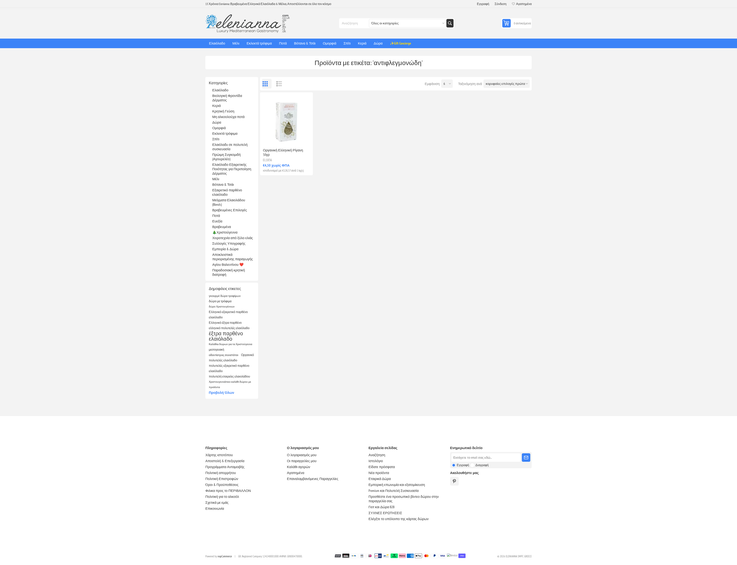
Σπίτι (215, 139)
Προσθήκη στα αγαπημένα (269, 139)
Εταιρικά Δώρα (379, 479)
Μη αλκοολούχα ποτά (228, 117)
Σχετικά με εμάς (217, 502)
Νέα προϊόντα (378, 473)
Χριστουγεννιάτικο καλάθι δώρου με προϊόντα (230, 384)
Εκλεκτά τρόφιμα (224, 133)
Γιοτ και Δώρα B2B (381, 507)
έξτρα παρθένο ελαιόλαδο (226, 336)
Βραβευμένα (221, 227)
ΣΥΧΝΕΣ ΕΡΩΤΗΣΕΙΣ (385, 513)
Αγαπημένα (295, 473)
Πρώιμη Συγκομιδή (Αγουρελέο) (226, 156)
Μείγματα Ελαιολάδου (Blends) (228, 202)
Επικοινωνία (214, 508)
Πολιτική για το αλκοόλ (222, 496)
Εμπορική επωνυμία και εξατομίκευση (396, 484)
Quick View (278, 139)
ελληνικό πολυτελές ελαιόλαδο (229, 328)
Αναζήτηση (449, 23)
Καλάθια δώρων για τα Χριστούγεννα (230, 344)
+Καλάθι (294, 139)
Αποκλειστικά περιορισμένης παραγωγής (232, 256)
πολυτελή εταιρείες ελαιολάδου (229, 376)
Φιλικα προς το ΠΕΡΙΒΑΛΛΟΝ (228, 490)
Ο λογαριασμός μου (301, 455)
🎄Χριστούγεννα (224, 232)
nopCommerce (225, 556)
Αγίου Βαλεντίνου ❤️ (228, 264)
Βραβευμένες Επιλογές (229, 210)
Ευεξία (217, 221)
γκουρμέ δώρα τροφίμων (225, 296)
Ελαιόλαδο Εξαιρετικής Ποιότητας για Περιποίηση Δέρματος (231, 169)
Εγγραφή (483, 4)
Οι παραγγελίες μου (301, 461)
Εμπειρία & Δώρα (225, 249)
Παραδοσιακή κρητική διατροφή (228, 272)
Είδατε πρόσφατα (381, 467)
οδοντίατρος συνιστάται (223, 355)
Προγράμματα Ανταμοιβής (225, 467)
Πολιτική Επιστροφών (221, 479)
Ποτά (216, 215)
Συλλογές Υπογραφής (228, 243)
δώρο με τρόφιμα (220, 301)
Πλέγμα (267, 83)
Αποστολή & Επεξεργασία (224, 461)
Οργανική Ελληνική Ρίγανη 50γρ (283, 152)
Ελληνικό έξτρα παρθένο (225, 323)
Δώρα (216, 122)
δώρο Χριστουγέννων (222, 306)
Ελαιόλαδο (220, 90)
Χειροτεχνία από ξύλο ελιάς (232, 238)
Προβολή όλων (221, 392)
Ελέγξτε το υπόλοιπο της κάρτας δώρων (398, 519)
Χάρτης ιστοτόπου (219, 455)
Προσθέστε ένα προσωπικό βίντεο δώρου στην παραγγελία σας (403, 498)
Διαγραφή (482, 465)
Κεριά (216, 105)
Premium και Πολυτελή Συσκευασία (393, 490)
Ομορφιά (219, 128)
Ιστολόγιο (375, 461)
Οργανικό (247, 355)
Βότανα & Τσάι (223, 184)
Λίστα (277, 83)
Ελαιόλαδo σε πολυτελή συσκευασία (230, 146)
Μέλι (215, 179)
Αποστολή (526, 457)
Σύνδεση (500, 4)
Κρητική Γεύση (223, 111)
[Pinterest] (454, 481)
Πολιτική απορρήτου (220, 473)
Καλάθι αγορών (298, 467)
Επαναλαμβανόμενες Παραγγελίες (312, 479)
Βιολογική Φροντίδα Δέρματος (227, 97)
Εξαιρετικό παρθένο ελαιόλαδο (227, 192)
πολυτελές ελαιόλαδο (223, 360)
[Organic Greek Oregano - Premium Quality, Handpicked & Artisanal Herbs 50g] (286, 118)
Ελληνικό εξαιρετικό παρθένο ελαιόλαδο (228, 314)
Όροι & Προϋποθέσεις (222, 484)
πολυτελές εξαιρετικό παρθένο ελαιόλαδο (229, 368)
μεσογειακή (216, 349)
